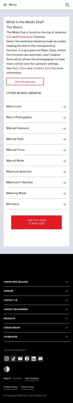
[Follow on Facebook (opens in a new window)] (27, 359)
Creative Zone (42, 68)
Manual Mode (15, 161)
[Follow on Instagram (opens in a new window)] (7, 359)
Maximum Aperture (18, 171)
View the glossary (25, 81)
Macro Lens (13, 106)
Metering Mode (16, 193)
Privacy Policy (10, 387)
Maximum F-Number (19, 182)
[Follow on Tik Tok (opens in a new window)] (13, 359)
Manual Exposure (17, 128)
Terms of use (27, 387)
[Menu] (67, 4)
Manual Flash (15, 139)
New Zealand (32, 378)
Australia (17, 378)
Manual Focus (15, 150)
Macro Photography (19, 117)
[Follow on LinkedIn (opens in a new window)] (34, 359)
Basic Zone (19, 68)
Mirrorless (12, 204)
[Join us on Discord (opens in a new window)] (40, 359)
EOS (9, 37)
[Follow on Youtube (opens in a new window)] (20, 359)
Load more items (36, 222)
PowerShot (25, 37)
